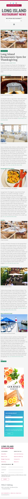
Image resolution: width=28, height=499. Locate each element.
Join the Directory (18, 454)
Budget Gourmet (5, 459)
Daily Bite (3, 454)
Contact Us (17, 459)
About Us (16, 461)
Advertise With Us (18, 456)
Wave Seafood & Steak (6, 313)
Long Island (4, 51)
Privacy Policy (18, 493)
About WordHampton (5, 493)
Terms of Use (12, 493)
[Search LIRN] (13, 21)
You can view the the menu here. (16, 356)
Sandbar (3, 220)
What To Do (13, 63)
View (2, 123)
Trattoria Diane (4, 267)
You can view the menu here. (15, 165)
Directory (3, 461)
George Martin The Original (7, 168)
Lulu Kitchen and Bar (6, 75)
